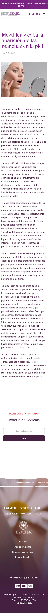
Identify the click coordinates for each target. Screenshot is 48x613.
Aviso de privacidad (22, 547)
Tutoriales (26, 508)
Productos (10, 508)
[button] (44, 14)
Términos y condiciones (22, 552)
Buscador (22, 541)
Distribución (11, 513)
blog (37, 508)
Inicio (38, 513)
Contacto (26, 513)
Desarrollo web (22, 557)
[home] (10, 14)
